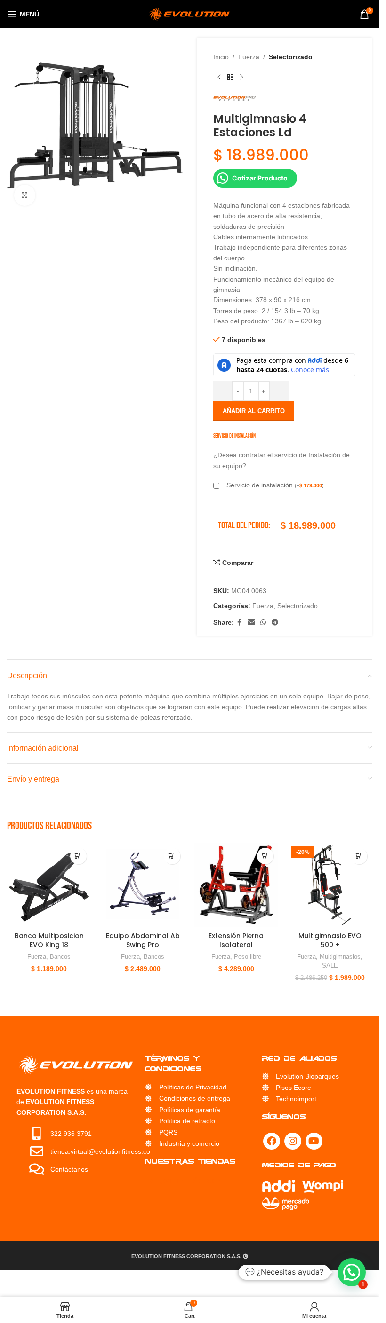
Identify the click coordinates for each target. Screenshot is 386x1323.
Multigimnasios (340, 956)
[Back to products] (230, 77)
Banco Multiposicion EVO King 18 (49, 940)
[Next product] (241, 77)
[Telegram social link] (275, 622)
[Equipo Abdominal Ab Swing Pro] (143, 885)
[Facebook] (271, 1141)
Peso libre (247, 956)
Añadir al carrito (254, 411)
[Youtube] (314, 1141)
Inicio (221, 57)
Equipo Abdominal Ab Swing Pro (143, 940)
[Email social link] (251, 622)
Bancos (60, 956)
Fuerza (248, 57)
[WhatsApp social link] (263, 622)
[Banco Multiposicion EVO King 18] (49, 885)
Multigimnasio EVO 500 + (330, 940)
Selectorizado (291, 57)
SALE (330, 965)
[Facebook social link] (239, 622)
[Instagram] (292, 1141)
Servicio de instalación (275, 485)
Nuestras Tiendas (190, 1161)
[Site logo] (189, 13)
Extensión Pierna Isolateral (236, 940)
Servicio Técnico (185, 1181)
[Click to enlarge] (24, 195)
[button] (78, 856)
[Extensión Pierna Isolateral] (236, 885)
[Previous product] (219, 77)
